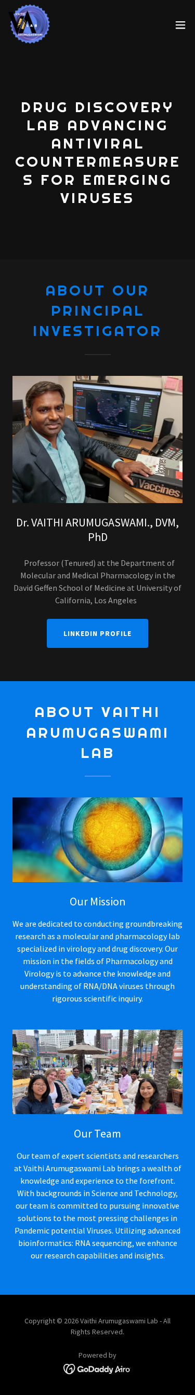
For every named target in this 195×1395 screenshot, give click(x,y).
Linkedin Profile (97, 633)
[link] (29, 25)
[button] (180, 25)
